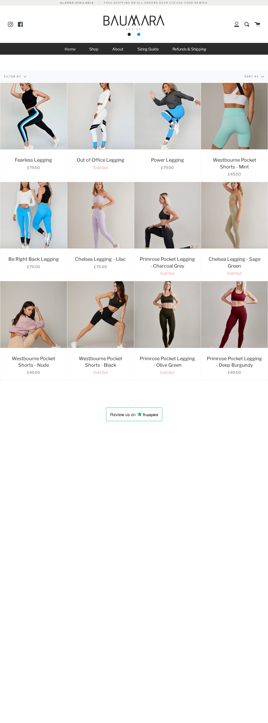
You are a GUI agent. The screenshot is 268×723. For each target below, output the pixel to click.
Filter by (13, 76)
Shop (93, 49)
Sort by (252, 76)
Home (70, 49)
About (118, 49)
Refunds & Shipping (189, 49)
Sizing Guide (148, 49)
